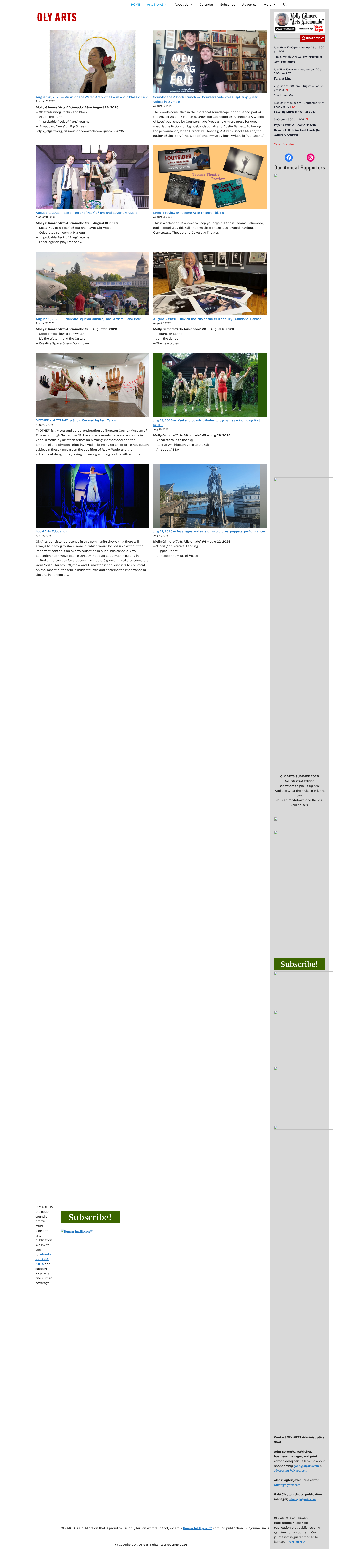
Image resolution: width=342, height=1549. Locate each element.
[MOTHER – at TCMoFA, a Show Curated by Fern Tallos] (92, 385)
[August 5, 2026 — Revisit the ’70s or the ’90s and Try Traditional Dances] (210, 284)
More (267, 4)
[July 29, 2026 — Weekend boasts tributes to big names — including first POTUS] (210, 385)
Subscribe (227, 4)
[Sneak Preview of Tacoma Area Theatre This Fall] (210, 177)
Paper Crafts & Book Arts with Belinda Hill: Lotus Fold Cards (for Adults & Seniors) (297, 130)
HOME (135, 4)
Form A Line (282, 78)
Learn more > (295, 1541)
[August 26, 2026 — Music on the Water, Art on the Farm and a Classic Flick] (92, 62)
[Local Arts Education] (92, 496)
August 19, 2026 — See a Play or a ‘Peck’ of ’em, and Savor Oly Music (86, 213)
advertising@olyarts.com (290, 1470)
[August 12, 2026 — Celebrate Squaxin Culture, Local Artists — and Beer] (92, 284)
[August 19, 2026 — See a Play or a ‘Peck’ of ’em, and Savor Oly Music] (92, 177)
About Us (181, 4)
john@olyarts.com (306, 1466)
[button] (285, 4)
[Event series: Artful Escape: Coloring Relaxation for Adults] (307, 119)
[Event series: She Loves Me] (287, 90)
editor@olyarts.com (287, 1485)
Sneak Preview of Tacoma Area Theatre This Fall (189, 213)
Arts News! (155, 4)
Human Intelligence (197, 1528)
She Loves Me (283, 95)
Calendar (206, 4)
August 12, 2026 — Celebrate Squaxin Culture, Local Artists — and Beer (88, 319)
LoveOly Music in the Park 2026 (295, 112)
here (317, 786)
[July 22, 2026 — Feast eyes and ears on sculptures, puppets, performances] (210, 496)
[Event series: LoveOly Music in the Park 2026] (293, 106)
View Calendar (284, 144)
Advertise (249, 4)
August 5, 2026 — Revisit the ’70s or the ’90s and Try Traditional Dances (207, 319)
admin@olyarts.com (302, 1499)
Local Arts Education (51, 531)
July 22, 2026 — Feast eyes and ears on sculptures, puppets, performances (209, 531)
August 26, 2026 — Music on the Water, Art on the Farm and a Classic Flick (92, 97)
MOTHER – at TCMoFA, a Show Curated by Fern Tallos (76, 420)
